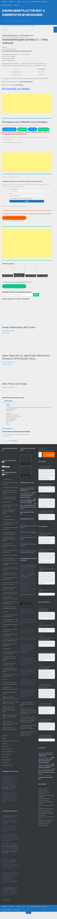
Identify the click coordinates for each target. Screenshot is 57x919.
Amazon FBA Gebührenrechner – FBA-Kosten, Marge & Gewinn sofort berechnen (9, 492)
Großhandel (12, 861)
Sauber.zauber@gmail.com (11, 408)
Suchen (36, 295)
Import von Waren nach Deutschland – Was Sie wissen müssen (10, 602)
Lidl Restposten (5, 757)
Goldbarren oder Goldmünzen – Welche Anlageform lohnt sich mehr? (9, 573)
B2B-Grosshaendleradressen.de (28, 594)
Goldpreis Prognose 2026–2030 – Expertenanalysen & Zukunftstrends (9, 593)
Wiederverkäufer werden (7, 765)
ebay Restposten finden (7, 749)
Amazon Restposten (6, 754)
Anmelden (45, 1)
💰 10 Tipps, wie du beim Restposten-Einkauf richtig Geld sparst (10, 697)
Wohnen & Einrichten (24, 542)
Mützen (3, 846)
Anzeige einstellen (7, 502)
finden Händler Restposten (10, 888)
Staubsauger (33, 436)
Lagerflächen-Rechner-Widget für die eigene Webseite (9, 615)
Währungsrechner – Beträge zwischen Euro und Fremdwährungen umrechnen (9, 669)
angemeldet (9, 434)
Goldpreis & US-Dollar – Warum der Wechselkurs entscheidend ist (10, 583)
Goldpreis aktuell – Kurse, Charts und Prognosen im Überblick (9, 588)
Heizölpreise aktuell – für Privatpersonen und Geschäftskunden (10, 597)
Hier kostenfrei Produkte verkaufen (14, 218)
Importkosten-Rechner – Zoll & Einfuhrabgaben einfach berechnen (9, 607)
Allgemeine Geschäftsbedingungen (10, 487)
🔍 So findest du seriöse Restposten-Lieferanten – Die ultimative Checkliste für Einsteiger (10, 723)
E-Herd (14, 436)
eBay (11, 889)
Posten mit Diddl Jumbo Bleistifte (28, 532)
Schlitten (7, 846)
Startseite (4, 1)
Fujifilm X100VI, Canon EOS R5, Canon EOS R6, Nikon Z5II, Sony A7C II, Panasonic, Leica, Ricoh (28, 733)
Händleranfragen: (9, 400)
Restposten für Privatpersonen (8, 751)
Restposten (8, 788)
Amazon (19, 1)
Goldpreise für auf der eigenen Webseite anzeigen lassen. (14, 206)
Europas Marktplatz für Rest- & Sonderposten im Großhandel (23, 13)
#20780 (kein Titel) (7, 479)
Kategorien (11, 1)
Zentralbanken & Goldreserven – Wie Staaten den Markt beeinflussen (9, 683)
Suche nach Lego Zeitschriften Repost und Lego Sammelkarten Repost (27, 704)
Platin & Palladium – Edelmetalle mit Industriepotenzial (10, 630)
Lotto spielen (5, 735)
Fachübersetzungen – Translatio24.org (10, 741)
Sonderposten (12, 816)
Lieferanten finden (6, 762)
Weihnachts (13, 851)
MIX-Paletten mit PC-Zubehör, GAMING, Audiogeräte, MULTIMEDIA (28, 500)
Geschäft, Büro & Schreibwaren (27, 530)
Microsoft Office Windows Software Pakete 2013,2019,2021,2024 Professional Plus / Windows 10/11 (28, 727)
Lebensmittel (13, 786)
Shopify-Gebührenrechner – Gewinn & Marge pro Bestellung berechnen (10, 639)
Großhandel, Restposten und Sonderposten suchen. (17, 292)
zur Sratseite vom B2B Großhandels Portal (10, 177)
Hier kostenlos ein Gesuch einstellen (14, 286)
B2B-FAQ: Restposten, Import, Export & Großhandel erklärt (10, 505)
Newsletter (16, 5)
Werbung (5, 679)
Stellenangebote (6, 648)
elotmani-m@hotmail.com (11, 419)
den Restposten (14, 881)
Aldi (24, 1)
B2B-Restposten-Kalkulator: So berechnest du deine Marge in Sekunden (9, 511)
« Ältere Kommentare (7, 428)
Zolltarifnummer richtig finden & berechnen (9, 693)
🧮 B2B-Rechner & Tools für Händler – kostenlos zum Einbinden (10, 702)
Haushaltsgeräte (19, 436)
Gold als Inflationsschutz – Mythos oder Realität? (9, 564)
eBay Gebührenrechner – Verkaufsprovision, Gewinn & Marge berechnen (9, 545)
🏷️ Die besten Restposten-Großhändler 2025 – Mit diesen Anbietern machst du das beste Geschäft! (8, 709)
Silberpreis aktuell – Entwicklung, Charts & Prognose (9, 644)
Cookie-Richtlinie (6, 516)
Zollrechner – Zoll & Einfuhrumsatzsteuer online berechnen (10, 688)
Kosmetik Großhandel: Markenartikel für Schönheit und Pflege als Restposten (45, 686)
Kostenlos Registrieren (6, 5)
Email (10, 193)
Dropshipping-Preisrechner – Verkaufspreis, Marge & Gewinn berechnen (9, 539)
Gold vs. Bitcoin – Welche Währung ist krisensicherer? (10, 568)
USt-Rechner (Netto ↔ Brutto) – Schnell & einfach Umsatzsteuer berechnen (9, 658)
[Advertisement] (26, 103)
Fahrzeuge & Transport (25, 535)
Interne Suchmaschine (45, 449)
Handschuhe (15, 845)
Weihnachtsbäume (13, 846)
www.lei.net (4, 743)
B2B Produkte (4, 25)
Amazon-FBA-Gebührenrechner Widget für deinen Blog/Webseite (9, 497)
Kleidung (4, 788)
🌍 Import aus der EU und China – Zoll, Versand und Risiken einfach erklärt (9, 716)
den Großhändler (13, 440)
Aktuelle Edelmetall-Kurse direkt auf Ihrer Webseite (10, 483)
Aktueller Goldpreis (6, 899)
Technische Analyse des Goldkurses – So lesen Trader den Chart (10, 652)
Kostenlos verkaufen (35, 1)
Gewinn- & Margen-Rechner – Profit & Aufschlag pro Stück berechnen (10, 559)
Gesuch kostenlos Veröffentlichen (10, 555)
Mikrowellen (28, 436)
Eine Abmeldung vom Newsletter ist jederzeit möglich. (21, 198)
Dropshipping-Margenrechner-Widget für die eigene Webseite (9, 533)
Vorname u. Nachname (13, 189)
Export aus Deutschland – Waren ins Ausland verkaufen (10, 551)
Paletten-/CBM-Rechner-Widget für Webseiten (10, 625)
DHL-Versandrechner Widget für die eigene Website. (10, 528)
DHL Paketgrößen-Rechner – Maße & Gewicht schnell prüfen (10, 523)
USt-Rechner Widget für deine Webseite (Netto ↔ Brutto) (9, 664)
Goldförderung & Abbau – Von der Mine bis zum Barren (10, 578)
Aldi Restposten (5, 746)
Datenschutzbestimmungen (9, 519)
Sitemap (4, 738)
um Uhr (12, 404)
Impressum (5, 611)
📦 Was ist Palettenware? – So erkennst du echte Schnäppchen (9, 728)
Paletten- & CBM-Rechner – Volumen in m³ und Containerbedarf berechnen (10, 620)
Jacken (10, 845)
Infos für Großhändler (6, 759)
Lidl (28, 1)
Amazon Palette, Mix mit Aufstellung (47, 652)
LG (24, 436)
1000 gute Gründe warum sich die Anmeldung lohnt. (12, 220)
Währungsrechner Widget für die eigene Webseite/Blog (9, 675)
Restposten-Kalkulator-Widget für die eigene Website (9, 635)
